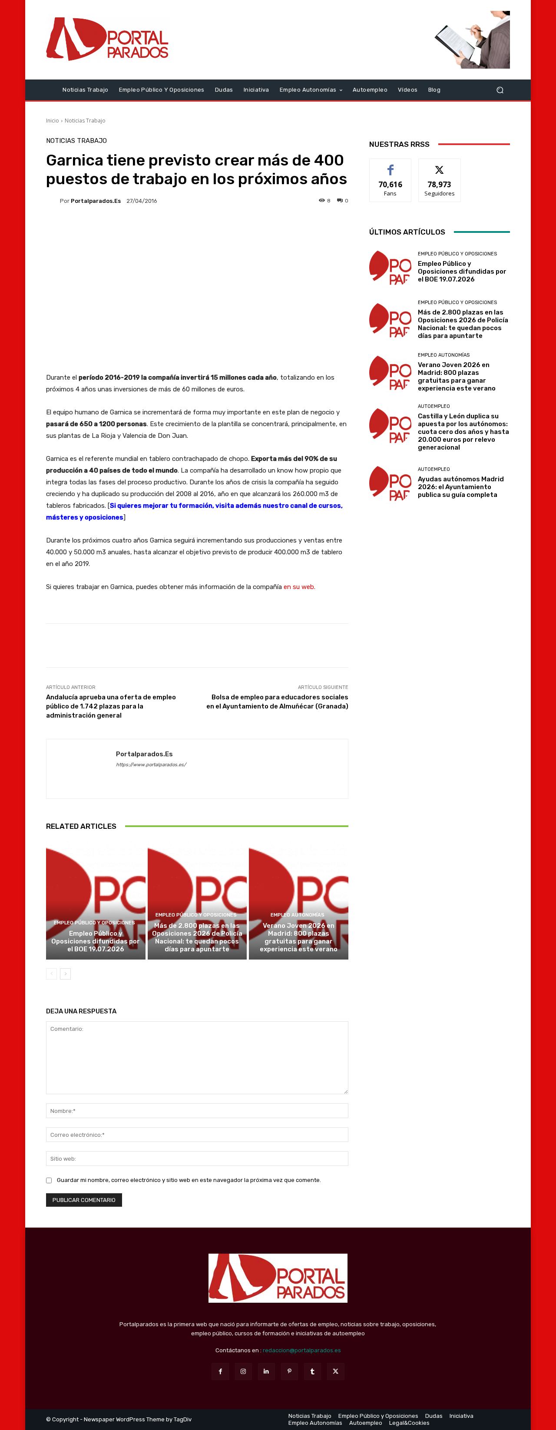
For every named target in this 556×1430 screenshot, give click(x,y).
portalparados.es (96, 201)
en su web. (299, 587)
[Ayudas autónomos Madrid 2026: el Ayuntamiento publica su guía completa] (390, 483)
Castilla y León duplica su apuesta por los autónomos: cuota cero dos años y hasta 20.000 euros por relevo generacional (463, 431)
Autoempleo (434, 406)
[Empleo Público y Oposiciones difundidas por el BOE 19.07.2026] (96, 900)
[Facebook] (220, 1371)
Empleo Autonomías (297, 915)
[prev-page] (51, 974)
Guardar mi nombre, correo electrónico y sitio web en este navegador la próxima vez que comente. (189, 1180)
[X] (335, 1371)
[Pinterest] (289, 1371)
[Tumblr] (312, 1371)
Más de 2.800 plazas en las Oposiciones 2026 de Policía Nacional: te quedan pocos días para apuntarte (197, 937)
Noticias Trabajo (85, 120)
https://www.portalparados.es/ (151, 764)
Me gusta (390, 165)
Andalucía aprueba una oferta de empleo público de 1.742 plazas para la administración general (111, 706)
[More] (496, 645)
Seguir (439, 165)
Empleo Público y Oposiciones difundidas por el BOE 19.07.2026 (95, 941)
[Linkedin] (266, 1371)
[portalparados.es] (53, 200)
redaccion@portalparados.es (302, 1350)
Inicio (52, 120)
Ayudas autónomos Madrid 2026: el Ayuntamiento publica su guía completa (461, 487)
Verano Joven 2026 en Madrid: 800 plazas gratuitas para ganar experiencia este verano (299, 937)
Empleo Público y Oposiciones (94, 922)
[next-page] (65, 974)
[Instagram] (243, 1371)
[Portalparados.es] (108, 39)
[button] (500, 89)
